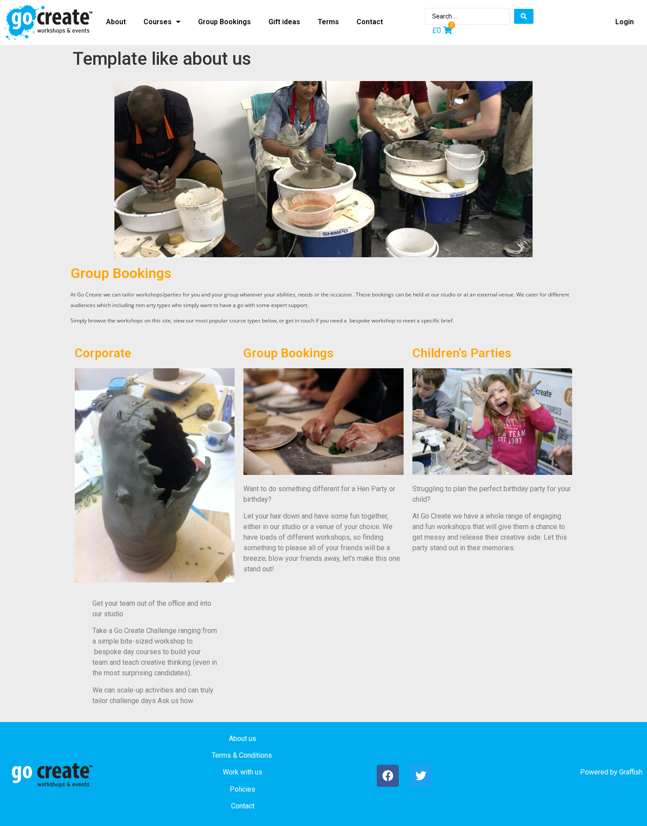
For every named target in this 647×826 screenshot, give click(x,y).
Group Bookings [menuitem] (224, 22)
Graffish (631, 772)
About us (242, 738)
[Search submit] (523, 16)
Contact (242, 806)
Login (624, 22)
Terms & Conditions (242, 755)
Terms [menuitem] (328, 22)
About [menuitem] (116, 22)
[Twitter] (421, 776)
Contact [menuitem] (370, 22)
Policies (242, 789)
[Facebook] (388, 776)
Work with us (242, 772)
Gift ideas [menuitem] (284, 22)
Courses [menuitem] (157, 22)
